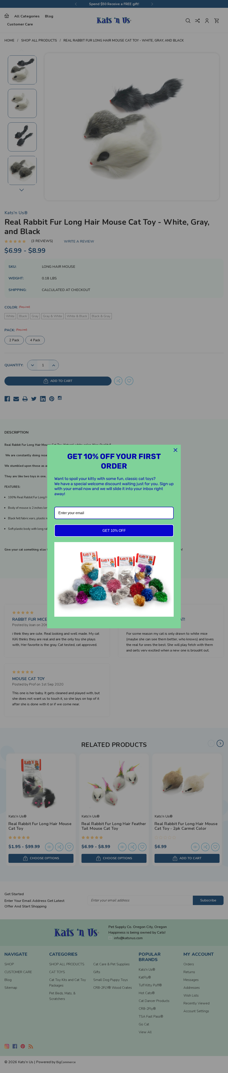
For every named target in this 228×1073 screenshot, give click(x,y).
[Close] (175, 450)
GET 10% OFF (114, 530)
